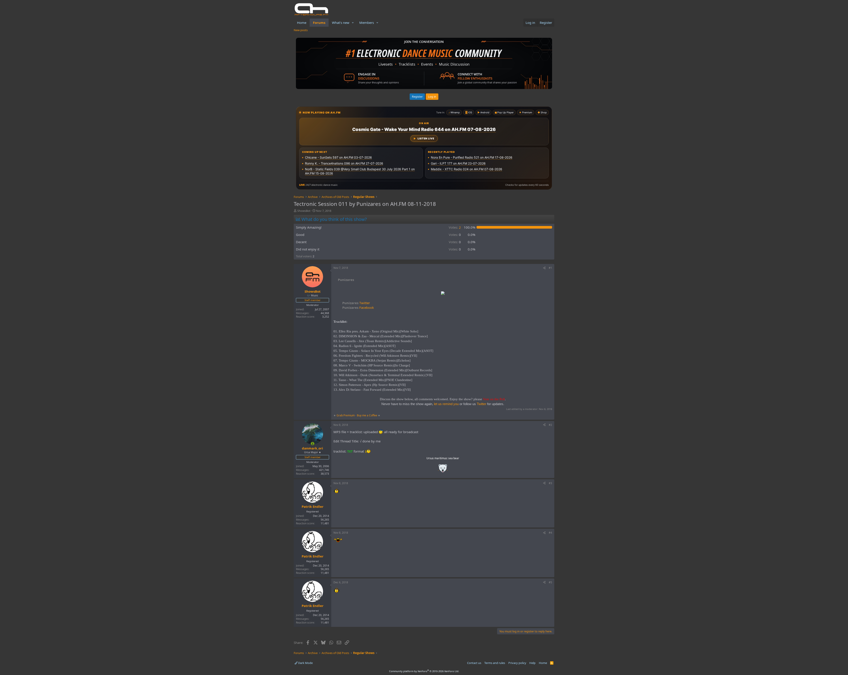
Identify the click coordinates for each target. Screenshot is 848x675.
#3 (550, 483)
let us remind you (446, 404)
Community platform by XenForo (424, 671)
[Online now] (312, 444)
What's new (340, 22)
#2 (550, 425)
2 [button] (455, 227)
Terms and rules (494, 663)
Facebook (358, 307)
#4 (550, 533)
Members (366, 22)
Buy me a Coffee (367, 415)
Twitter (356, 303)
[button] (353, 23)
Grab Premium (346, 415)
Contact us (474, 663)
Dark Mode (305, 663)
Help (532, 663)
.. (443, 470)
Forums (319, 22)
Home (301, 22)
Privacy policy (517, 663)
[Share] (544, 268)
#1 (550, 268)
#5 (550, 582)
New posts (301, 30)
